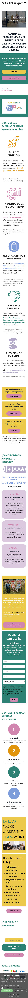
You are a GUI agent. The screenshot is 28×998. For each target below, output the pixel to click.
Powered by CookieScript (14, 996)
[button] (14, 994)
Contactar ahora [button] (14, 78)
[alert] (14, 985)
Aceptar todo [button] (7, 990)
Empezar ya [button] (14, 72)
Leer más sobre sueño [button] (14, 955)
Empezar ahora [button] (14, 413)
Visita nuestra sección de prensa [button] (14, 947)
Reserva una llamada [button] (14, 940)
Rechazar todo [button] (20, 990)
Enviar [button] (14, 700)
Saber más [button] (14, 431)
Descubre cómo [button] (14, 396)
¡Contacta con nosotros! (17, 612)
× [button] (26, 974)
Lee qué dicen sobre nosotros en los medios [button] (14, 625)
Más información (8, 983)
